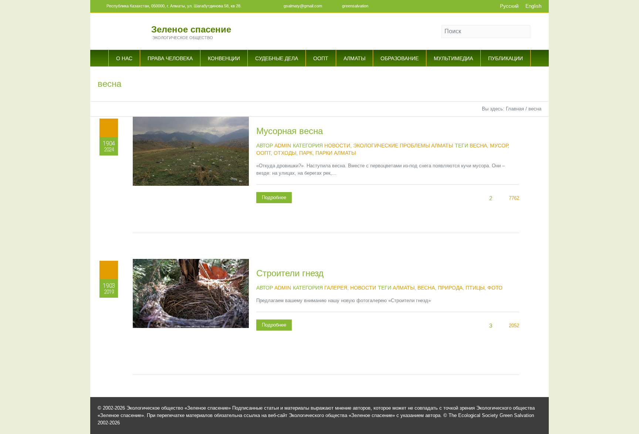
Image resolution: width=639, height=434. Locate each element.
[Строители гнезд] (191, 317)
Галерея (335, 288)
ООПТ (263, 153)
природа (450, 288)
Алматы (404, 288)
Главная (515, 109)
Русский (509, 6)
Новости (337, 145)
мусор (499, 145)
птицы (475, 288)
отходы (285, 153)
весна (478, 145)
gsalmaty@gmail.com (303, 6)
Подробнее (274, 197)
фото (495, 288)
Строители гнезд (290, 273)
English (533, 6)
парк (305, 153)
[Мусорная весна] (191, 175)
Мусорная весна (289, 131)
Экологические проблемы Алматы (403, 145)
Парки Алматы (335, 153)
